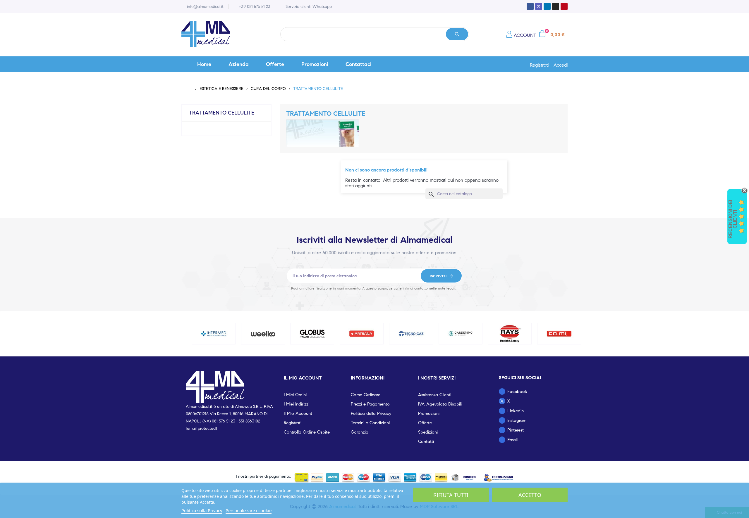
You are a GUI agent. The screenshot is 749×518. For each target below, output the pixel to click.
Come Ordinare (365, 394)
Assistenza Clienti (434, 394)
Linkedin (515, 410)
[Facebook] (530, 6)
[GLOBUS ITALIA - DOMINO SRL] (312, 333)
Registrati (539, 65)
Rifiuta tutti (450, 494)
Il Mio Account (298, 413)
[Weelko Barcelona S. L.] (263, 333)
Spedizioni (428, 432)
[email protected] (201, 428)
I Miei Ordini (295, 394)
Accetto (529, 494)
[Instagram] (555, 6)
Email (512, 439)
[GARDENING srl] (461, 333)
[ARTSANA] (362, 333)
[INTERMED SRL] (214, 333)
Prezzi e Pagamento (370, 404)
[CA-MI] (559, 333)
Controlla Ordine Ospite (307, 432)
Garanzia (359, 432)
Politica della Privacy (371, 413)
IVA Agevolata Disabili (440, 404)
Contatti (426, 441)
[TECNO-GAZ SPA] (411, 333)
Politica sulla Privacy (201, 510)
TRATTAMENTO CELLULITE (221, 113)
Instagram (516, 420)
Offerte (425, 422)
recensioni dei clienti (733, 219)
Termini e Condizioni (370, 422)
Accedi (561, 65)
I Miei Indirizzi (296, 404)
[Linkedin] (547, 6)
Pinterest (515, 430)
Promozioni (428, 413)
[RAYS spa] (510, 333)
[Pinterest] (564, 6)
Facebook (517, 391)
